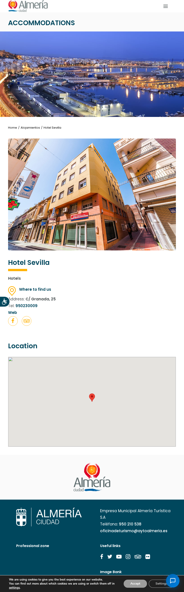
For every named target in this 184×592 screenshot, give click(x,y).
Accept (135, 583)
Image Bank (111, 571)
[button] (13, 321)
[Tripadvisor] (26, 321)
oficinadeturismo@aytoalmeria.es (133, 531)
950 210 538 (130, 524)
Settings (161, 583)
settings (14, 588)
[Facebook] (13, 321)
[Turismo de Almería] (28, 6)
